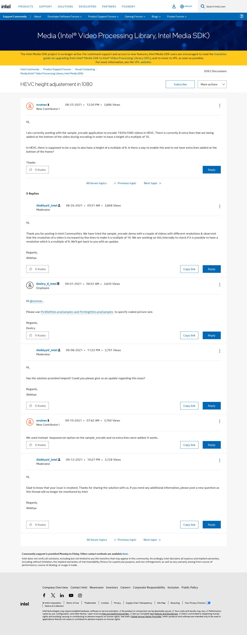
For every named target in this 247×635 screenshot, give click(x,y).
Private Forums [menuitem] (175, 16)
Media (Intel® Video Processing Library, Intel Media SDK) (51, 73)
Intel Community (29, 69)
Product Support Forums (57, 69)
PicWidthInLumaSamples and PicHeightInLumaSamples (77, 312)
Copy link (189, 269)
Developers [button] (87, 6)
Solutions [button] (65, 6)
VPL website (143, 62)
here (125, 554)
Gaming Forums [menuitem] (134, 16)
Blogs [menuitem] (155, 16)
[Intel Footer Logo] (24, 603)
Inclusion (173, 587)
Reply (211, 169)
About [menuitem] (37, 16)
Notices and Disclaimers (166, 613)
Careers (125, 587)
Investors (112, 587)
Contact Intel (79, 587)
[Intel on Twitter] (53, 596)
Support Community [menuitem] (15, 16)
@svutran (36, 301)
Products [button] (25, 6)
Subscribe (180, 84)
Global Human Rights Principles (146, 616)
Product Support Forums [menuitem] (102, 16)
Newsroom (97, 587)
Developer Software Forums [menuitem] (63, 16)
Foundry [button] (128, 6)
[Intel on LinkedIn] (62, 596)
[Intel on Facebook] (44, 596)
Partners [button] (109, 6)
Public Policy (190, 587)
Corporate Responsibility (149, 587)
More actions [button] (209, 84)
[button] (219, 105)
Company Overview (55, 587)
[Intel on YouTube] (71, 596)
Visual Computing (85, 69)
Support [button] (45, 6)
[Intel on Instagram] (80, 596)
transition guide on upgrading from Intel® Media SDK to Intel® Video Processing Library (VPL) (135, 56)
